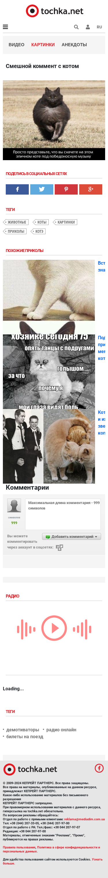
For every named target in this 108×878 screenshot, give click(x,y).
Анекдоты (74, 44)
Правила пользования (19, 847)
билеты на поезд (24, 736)
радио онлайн (61, 729)
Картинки (43, 44)
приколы (16, 231)
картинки (66, 222)
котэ (39, 231)
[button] (88, 27)
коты (41, 222)
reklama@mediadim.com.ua (84, 819)
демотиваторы (22, 729)
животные (17, 222)
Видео (16, 44)
